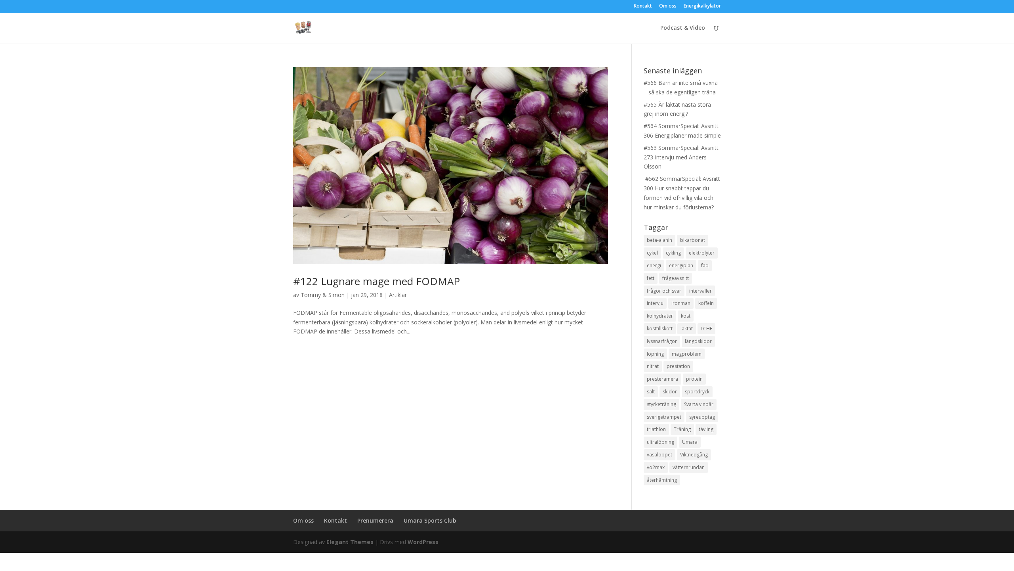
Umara (690, 442)
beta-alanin (659, 240)
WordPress (423, 542)
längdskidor (698, 341)
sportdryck (697, 391)
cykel (652, 252)
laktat (686, 328)
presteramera (662, 379)
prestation (678, 366)
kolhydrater (660, 315)
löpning (655, 354)
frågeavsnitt (675, 278)
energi (654, 265)
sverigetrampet (664, 417)
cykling (673, 252)
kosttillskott (660, 328)
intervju (655, 303)
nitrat (653, 366)
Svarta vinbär (698, 404)
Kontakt (643, 6)
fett (650, 278)
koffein (706, 303)
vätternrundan (689, 467)
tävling (706, 429)
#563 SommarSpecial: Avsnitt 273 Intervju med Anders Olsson (681, 157)
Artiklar (398, 295)
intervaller (700, 290)
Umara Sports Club (430, 520)
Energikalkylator (702, 6)
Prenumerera (375, 520)
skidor (670, 391)
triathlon (656, 429)
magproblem (686, 354)
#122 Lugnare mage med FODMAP (376, 281)
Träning (682, 429)
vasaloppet (659, 454)
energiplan (681, 265)
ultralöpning (660, 442)
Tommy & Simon (323, 295)
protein (694, 379)
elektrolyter (702, 252)
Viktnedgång (694, 454)
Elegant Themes (350, 542)
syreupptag (702, 417)
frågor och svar (664, 290)
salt (651, 391)
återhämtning (662, 480)
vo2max (656, 467)
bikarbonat (692, 240)
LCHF (706, 328)
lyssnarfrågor (662, 341)
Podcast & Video (682, 28)
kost (685, 315)
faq (705, 265)
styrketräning (661, 404)
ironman (680, 303)
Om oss (668, 6)
